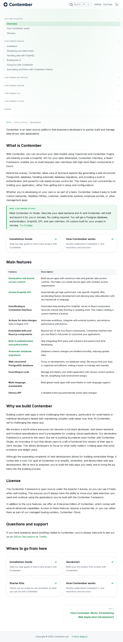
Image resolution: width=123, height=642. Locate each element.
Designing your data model (20, 51)
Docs (8, 122)
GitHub (97, 4)
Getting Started (13, 19)
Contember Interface (16, 77)
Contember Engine (14, 86)
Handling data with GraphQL (20, 55)
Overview (12, 23)
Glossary (11, 33)
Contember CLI (12, 93)
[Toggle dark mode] (116, 4)
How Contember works (18, 28)
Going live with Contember (20, 64)
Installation (12, 46)
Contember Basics (14, 41)
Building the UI (14, 60)
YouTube (107, 4)
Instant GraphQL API (20, 292)
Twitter (43, 536)
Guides (7, 109)
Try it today (26, 225)
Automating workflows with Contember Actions (30, 69)
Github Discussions (24, 536)
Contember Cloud (14, 101)
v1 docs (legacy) (79, 636)
